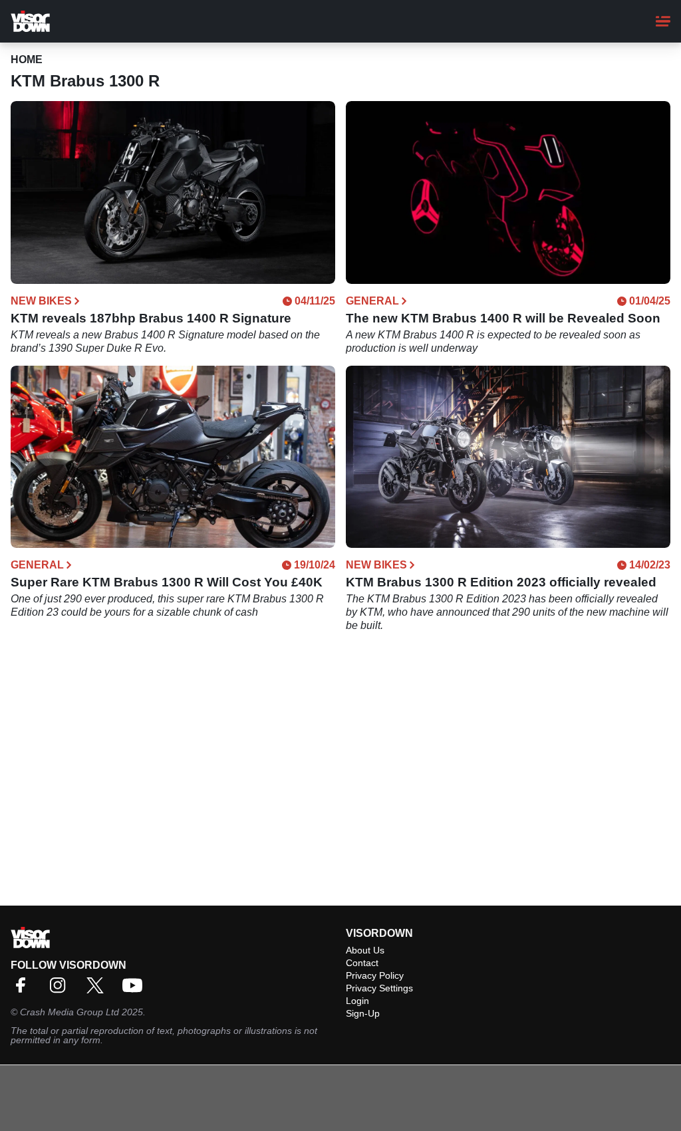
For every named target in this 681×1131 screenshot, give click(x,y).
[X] (98, 989)
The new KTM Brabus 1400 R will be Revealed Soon (503, 318)
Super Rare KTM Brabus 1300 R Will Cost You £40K (167, 582)
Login (357, 1000)
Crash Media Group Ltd (69, 1012)
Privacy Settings (379, 988)
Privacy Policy (375, 975)
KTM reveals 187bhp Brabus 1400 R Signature (151, 318)
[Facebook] (24, 989)
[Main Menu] (663, 21)
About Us (365, 950)
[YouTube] (135, 989)
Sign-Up (363, 1013)
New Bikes (41, 301)
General (372, 301)
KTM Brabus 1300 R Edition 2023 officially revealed (501, 582)
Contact (362, 962)
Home (27, 59)
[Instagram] (61, 989)
